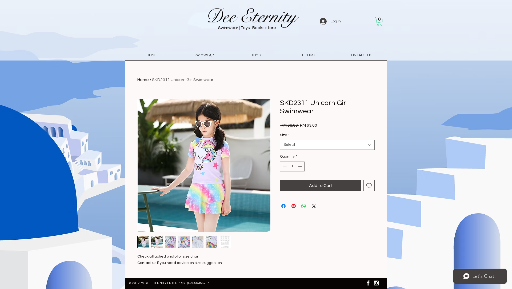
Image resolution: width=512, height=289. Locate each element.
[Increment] (300, 166)
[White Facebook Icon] (368, 283)
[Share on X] (314, 206)
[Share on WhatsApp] (304, 206)
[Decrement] (284, 166)
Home (143, 80)
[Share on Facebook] (283, 206)
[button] (380, 21)
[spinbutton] (292, 166)
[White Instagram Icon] (376, 283)
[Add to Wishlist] (369, 185)
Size (285, 135)
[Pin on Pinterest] (293, 206)
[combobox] (327, 145)
